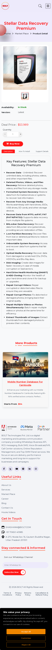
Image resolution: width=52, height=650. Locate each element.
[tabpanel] (26, 242)
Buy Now (14, 143)
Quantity (7, 129)
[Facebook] (4, 468)
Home (7, 33)
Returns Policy (27, 594)
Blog (3, 503)
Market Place (22, 33)
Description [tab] (8, 151)
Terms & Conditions (7, 594)
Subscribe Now (11, 572)
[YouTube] (16, 468)
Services (5, 490)
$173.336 (37, 404)
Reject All (26, 645)
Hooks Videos (8, 512)
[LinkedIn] (29, 468)
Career (5, 499)
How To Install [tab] (24, 151)
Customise (26, 638)
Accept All (26, 632)
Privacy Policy (18, 594)
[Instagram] (35, 468)
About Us (6, 485)
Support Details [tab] (42, 151)
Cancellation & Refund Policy (41, 594)
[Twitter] (10, 468)
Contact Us (7, 508)
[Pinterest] (23, 468)
